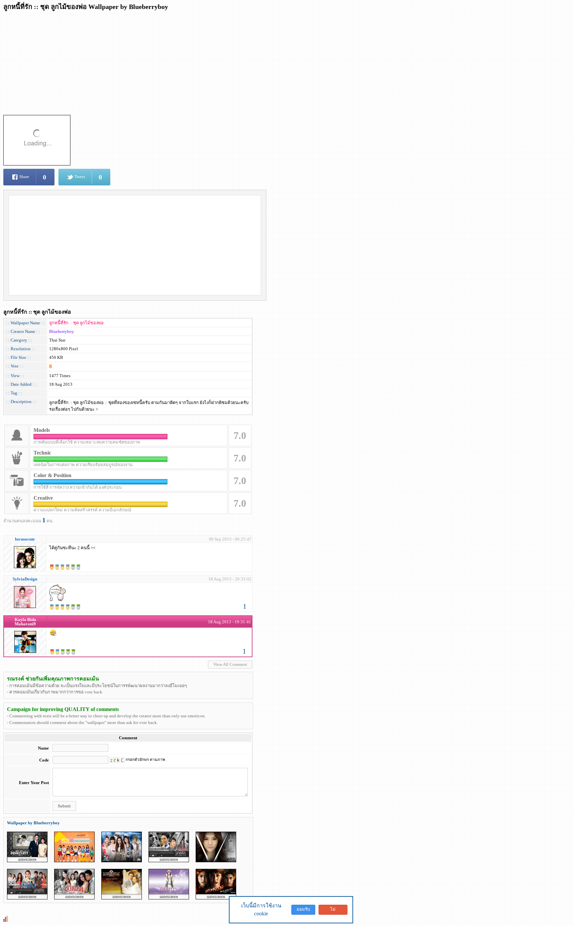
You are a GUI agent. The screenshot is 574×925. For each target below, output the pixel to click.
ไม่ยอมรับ (332, 911)
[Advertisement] (202, 60)
